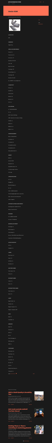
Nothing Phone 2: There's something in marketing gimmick (19, 427)
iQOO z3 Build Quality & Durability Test (20, 393)
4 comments (12, 404)
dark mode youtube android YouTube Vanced (17, 410)
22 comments (12, 421)
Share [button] (33, 373)
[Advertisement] (20, 380)
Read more (30, 404)
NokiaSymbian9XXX (12, 373)
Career (9, 3)
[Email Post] (16, 373)
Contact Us (13, 3)
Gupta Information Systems (14, 2)
